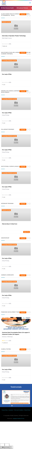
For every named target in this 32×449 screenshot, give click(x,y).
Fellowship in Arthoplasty (9, 149)
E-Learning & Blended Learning (9, 99)
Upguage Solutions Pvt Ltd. (18, 418)
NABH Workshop (6, 295)
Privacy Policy (5, 410)
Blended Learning (6, 22)
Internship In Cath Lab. (8, 332)
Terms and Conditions (18, 410)
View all (23, 14)
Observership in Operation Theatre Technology (14, 35)
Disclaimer (11, 410)
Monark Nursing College (8, 112)
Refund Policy (27, 410)
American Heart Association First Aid (12, 186)
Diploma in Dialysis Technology (10, 74)
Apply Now (26, 232)
